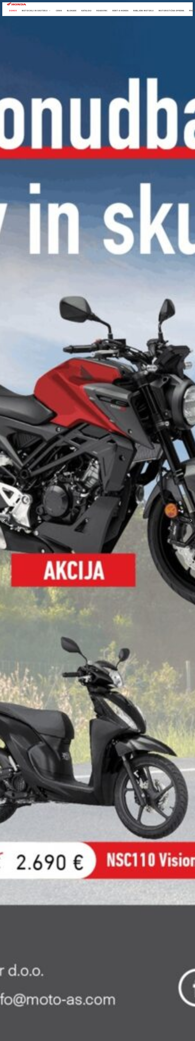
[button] (4, 520)
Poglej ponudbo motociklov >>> (97, 519)
